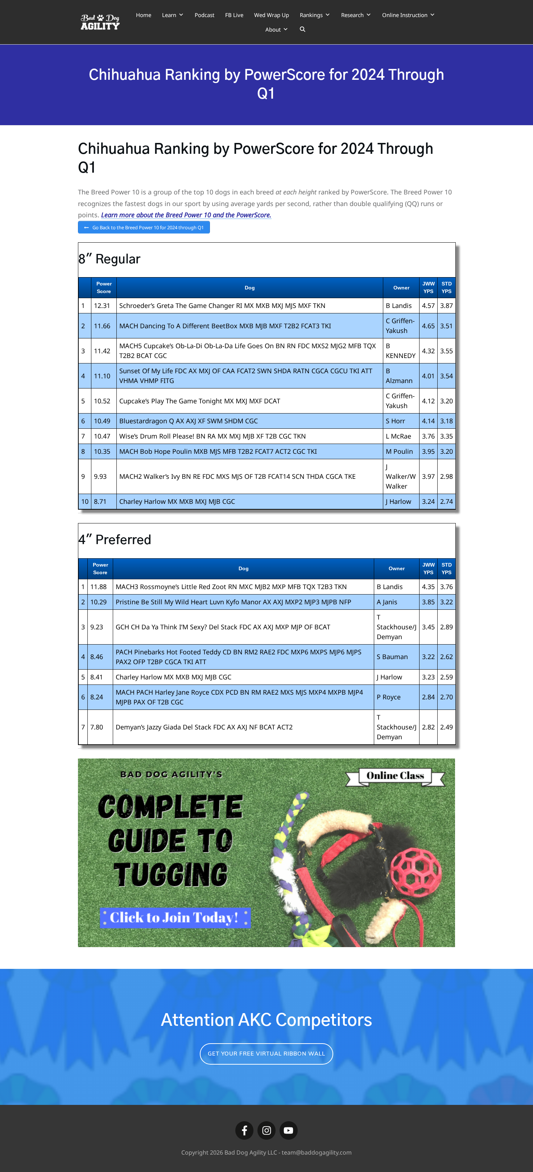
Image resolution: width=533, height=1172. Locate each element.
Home (143, 14)
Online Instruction (404, 14)
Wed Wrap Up (271, 14)
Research (352, 14)
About (273, 29)
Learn (169, 14)
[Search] (302, 29)
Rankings (311, 14)
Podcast (204, 14)
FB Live (234, 14)
